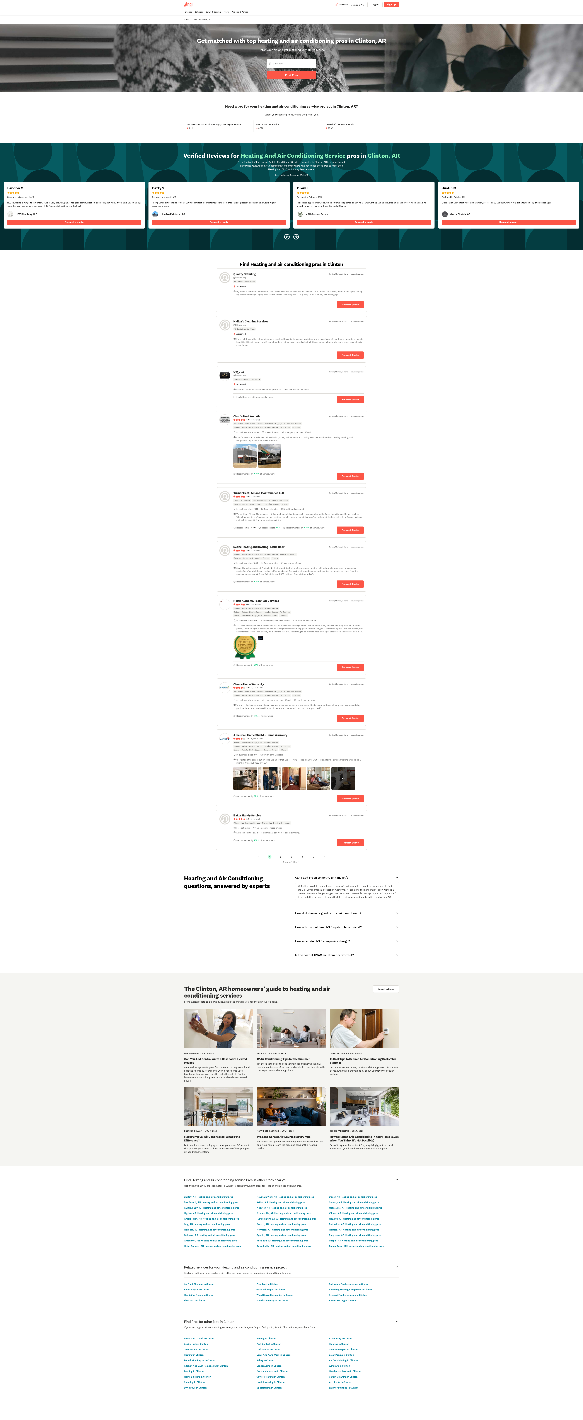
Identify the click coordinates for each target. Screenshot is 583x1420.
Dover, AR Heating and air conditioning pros (353, 1196)
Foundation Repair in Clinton (199, 1360)
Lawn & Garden (213, 11)
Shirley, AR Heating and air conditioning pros (208, 1196)
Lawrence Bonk (338, 1053)
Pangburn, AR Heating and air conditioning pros (355, 1235)
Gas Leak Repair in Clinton (270, 1289)
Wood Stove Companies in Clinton (274, 1295)
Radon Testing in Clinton (342, 1300)
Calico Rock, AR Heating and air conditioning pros (356, 1246)
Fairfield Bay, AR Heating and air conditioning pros (211, 1207)
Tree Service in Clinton (196, 1349)
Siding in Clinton (265, 1360)
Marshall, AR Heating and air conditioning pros (209, 1229)
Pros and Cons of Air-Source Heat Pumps (283, 1137)
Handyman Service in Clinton (345, 1371)
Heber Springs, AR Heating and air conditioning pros (212, 1246)
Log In (375, 4)
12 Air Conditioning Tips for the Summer (283, 1059)
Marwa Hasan (191, 1053)
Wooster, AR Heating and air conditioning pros (281, 1207)
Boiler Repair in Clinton (196, 1289)
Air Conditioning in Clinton (343, 1360)
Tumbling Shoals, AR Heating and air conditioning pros (286, 1218)
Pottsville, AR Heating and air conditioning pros (355, 1224)
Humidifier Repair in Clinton (199, 1295)
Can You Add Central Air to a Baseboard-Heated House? (215, 1060)
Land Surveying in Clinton (270, 1382)
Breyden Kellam (193, 1131)
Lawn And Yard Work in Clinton (273, 1354)
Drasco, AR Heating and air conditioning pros (281, 1224)
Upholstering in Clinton (269, 1387)
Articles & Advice (240, 11)
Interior (188, 11)
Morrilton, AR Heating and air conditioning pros (282, 1229)
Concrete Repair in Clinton (343, 1349)
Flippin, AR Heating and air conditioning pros (353, 1240)
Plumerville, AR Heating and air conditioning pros (283, 1213)
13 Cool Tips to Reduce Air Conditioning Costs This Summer (363, 1060)
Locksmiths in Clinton (268, 1349)
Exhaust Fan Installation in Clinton (348, 1295)
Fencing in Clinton (194, 1371)
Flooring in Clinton (339, 1344)
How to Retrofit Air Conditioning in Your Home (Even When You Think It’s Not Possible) (364, 1138)
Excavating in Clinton (340, 1338)
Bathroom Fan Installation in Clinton (349, 1284)
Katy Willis (263, 1053)
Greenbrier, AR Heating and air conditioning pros (210, 1240)
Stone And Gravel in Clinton (199, 1338)
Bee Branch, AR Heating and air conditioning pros (211, 1202)
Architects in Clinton (340, 1382)
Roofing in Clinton (194, 1354)
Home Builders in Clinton (197, 1376)
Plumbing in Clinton (267, 1284)
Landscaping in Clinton (268, 1365)
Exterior (199, 11)
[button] (245, 456)
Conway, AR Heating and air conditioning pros (354, 1202)
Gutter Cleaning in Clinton (270, 1376)
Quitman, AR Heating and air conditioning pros (209, 1235)
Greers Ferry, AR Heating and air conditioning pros (211, 1218)
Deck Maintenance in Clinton (272, 1371)
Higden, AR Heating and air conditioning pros (208, 1213)
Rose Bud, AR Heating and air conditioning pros (282, 1240)
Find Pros (291, 75)
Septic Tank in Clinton (196, 1344)
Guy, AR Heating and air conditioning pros (207, 1224)
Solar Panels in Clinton (341, 1354)
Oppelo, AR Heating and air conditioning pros (281, 1235)
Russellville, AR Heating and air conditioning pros (283, 1246)
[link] (10, 214)
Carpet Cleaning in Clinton (343, 1376)
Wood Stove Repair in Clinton (272, 1300)
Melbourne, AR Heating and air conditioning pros (355, 1207)
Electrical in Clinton (194, 1300)
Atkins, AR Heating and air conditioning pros (280, 1202)
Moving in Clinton (266, 1338)
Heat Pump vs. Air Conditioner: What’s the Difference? (212, 1138)
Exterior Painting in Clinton (343, 1387)
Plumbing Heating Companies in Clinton (350, 1289)
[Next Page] (324, 857)
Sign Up (391, 4)
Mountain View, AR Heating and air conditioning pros (285, 1196)
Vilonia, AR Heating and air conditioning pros (353, 1213)
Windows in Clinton (339, 1365)
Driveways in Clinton (195, 1387)
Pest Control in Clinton (268, 1344)
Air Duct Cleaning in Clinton (199, 1284)
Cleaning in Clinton (194, 1382)
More (226, 11)
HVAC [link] (186, 19)
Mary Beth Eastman (268, 1131)
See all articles (386, 989)
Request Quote (350, 304)
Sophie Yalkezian (339, 1131)
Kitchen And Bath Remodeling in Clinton (206, 1365)
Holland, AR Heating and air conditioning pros (354, 1218)
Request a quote (74, 222)
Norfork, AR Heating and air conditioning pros (354, 1229)
